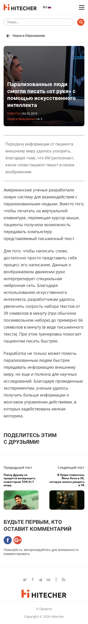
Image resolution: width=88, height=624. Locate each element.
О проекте (44, 609)
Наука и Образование (29, 35)
